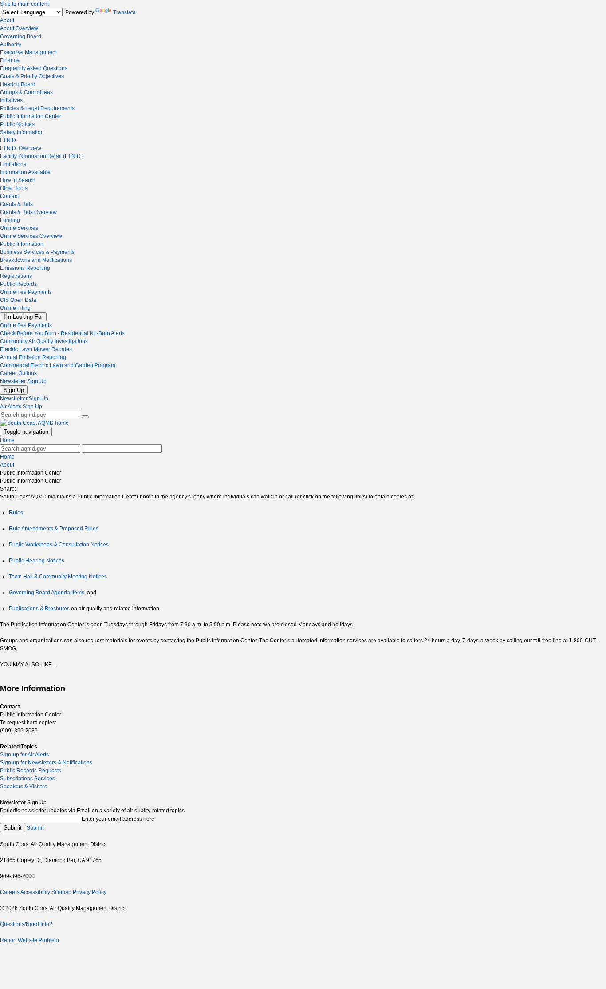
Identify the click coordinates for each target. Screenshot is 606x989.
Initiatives (11, 100)
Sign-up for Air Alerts (24, 755)
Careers (10, 892)
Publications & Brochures (39, 608)
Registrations (16, 276)
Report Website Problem (29, 940)
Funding (10, 220)
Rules (16, 513)
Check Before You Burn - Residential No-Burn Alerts (62, 333)
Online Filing (15, 308)
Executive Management (28, 52)
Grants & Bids (16, 204)
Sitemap (61, 892)
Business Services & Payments (37, 252)
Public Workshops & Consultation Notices (59, 545)
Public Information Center (30, 116)
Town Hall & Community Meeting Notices (58, 577)
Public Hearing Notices (36, 561)
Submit (13, 827)
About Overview (19, 28)
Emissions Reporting (25, 268)
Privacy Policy (89, 892)
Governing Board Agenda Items (46, 592)
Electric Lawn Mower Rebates (36, 349)
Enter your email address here (118, 819)
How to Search (17, 180)
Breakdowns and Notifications (36, 260)
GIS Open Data (18, 300)
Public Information (21, 244)
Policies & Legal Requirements (37, 108)
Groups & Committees (26, 92)
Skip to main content (24, 4)
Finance (10, 60)
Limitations (13, 164)
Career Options (18, 373)
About (7, 20)
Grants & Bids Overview (28, 212)
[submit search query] (85, 416)
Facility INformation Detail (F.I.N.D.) (42, 156)
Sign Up (14, 390)
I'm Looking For (23, 316)
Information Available (25, 172)
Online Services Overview (31, 236)
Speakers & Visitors (23, 786)
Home (7, 440)
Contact (9, 196)
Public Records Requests (30, 770)
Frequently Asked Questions (33, 68)
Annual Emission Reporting (33, 357)
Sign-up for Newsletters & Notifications (46, 763)
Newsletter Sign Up (23, 381)
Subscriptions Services (27, 778)
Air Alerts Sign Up (21, 407)
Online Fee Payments (26, 292)
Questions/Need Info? (26, 924)
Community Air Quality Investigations (44, 341)
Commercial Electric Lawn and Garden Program (57, 365)
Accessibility (35, 892)
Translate (124, 12)
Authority (10, 44)
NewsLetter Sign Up (24, 399)
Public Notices (17, 124)
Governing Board (20, 36)
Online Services (19, 228)
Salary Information (22, 132)
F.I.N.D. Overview (20, 148)
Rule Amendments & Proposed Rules (53, 529)
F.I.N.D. (8, 140)
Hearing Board (17, 84)
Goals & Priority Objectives (32, 76)
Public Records (18, 284)
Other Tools (14, 188)
